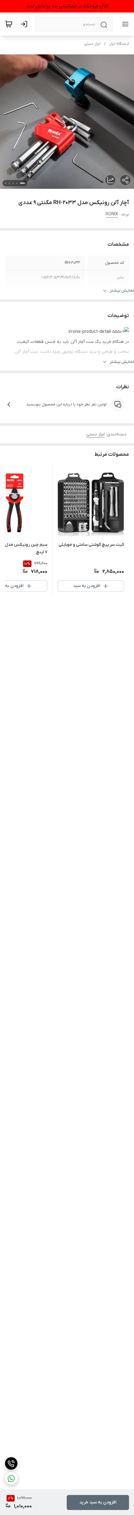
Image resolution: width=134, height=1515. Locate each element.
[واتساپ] (11, 1478)
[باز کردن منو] (124, 24)
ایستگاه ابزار (119, 43)
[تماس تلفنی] (11, 1463)
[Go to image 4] (9, 183)
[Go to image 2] (16, 183)
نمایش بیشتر (122, 290)
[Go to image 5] (5, 183)
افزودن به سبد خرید (97, 1502)
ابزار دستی (92, 43)
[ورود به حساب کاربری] (25, 24)
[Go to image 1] (22, 183)
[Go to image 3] (13, 183)
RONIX (112, 214)
